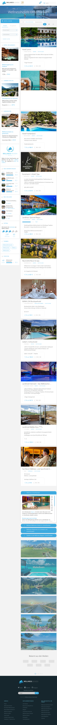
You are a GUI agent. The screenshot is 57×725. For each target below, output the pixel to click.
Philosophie (25, 717)
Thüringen (30, 471)
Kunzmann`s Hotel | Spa (30, 174)
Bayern (34, 51)
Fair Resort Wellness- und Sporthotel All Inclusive (39, 469)
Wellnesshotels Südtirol (46, 714)
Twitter (21, 687)
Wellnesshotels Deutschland (47, 704)
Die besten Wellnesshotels (9, 707)
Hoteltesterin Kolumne (27, 711)
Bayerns (33, 512)
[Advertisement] (38, 100)
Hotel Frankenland (28, 134)
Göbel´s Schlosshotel (29, 342)
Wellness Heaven (26, 715)
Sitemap (43, 718)
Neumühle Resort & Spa (30, 261)
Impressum (6, 719)
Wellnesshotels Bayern (45, 706)
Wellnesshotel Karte (8, 705)
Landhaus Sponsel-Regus (31, 218)
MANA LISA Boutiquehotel (31, 301)
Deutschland (41, 51)
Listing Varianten (26, 719)
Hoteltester (25, 707)
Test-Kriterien (25, 703)
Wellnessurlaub (6, 247)
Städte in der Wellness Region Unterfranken (39, 535)
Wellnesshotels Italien (45, 712)
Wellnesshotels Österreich (46, 708)
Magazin (24, 709)
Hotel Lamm (26, 50)
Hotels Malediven (44, 716)
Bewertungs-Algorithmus (28, 705)
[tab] (38, 492)
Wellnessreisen (6, 250)
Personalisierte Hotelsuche (9, 709)
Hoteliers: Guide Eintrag (9, 717)
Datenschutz (12, 719)
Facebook (28, 687)
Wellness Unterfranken (33, 493)
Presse (5, 703)
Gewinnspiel (6, 715)
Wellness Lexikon (7, 713)
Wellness (14, 247)
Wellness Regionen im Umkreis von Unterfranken (37, 530)
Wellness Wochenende (7, 245)
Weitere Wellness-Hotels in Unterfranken (38, 525)
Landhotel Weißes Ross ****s (32, 427)
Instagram (35, 687)
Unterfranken (6, 34)
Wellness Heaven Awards (28, 713)
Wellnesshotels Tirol (45, 710)
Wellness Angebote (8, 711)
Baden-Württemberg (39, 303)
